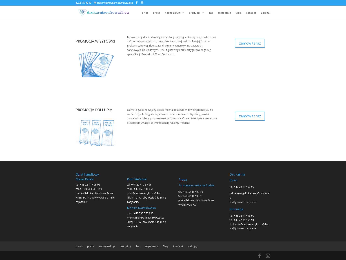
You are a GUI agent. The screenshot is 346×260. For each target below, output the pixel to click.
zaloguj (265, 13)
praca (156, 13)
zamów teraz (250, 43)
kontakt (251, 13)
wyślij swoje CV (187, 204)
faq (211, 13)
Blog (238, 13)
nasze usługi (173, 13)
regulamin (224, 13)
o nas (144, 13)
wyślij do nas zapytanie (243, 202)
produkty (195, 13)
